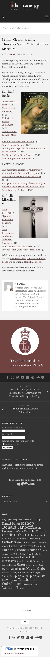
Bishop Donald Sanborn (18, 525)
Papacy (5, 573)
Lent (41, 565)
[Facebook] (7, 377)
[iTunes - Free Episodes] (32, 377)
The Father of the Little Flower (17, 155)
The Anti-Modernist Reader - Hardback (21, 176)
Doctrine (34, 543)
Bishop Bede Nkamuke (21, 520)
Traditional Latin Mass (30, 584)
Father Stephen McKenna (27, 561)
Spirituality (21, 576)
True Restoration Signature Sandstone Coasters (8, 216)
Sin (11, 576)
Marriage (6, 569)
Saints (5, 576)
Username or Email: (12, 427)
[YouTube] (22, 377)
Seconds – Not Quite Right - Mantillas (21, 250)
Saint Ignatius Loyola (13, 145)
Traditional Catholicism (19, 582)
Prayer (37, 572)
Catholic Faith (11, 535)
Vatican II (10, 588)
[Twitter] (17, 377)
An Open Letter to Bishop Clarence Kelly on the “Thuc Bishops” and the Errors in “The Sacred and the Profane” (24, 186)
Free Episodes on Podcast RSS (25, 480)
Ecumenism (42, 543)
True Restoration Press (16, 28)
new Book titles (18, 258)
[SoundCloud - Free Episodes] (37, 377)
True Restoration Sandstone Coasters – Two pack (8, 236)
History (22, 564)
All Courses (25, 610)
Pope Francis (25, 572)
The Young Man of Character (16, 158)
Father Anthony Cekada (27, 546)
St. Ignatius (13, 580)
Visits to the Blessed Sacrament (8, 121)
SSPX (5, 579)
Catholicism (11, 542)
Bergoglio (6, 520)
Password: (7, 434)
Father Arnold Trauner (21, 550)
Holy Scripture (33, 565)
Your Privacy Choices (22, 648)
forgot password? (25, 441)
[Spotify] (42, 377)
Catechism (18, 531)
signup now (8, 441)
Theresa (10, 54)
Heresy (12, 565)
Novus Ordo (35, 569)
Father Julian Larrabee (24, 554)
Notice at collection (13, 653)
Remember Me (12, 444)
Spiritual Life (37, 576)
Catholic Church (35, 531)
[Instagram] (12, 377)
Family (5, 547)
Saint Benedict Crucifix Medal (17, 246)
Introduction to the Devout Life (18, 141)
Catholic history (34, 539)
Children (26, 542)
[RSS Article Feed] (27, 377)
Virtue (21, 588)
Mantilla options (32, 262)
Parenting (13, 573)
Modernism (18, 568)
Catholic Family (30, 535)
